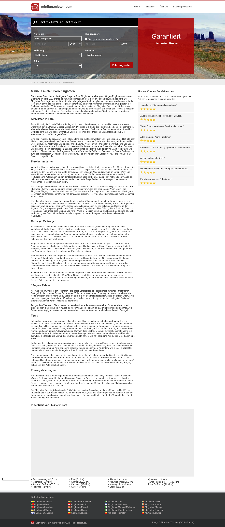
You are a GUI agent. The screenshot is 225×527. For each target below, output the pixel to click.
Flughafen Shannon (154, 510)
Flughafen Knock (153, 504)
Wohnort (90, 50)
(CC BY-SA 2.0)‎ (186, 522)
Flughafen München (43, 510)
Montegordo (115, 484)
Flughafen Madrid (79, 507)
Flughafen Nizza (79, 510)
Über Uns (163, 6)
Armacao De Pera (41, 484)
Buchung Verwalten (182, 6)
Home (137, 6)
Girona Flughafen (79, 513)
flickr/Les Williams (170, 522)
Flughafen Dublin (153, 501)
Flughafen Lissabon (43, 507)
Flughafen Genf (78, 504)
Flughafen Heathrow (117, 504)
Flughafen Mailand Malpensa (121, 507)
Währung (39, 50)
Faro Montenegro (41, 479)
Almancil (114, 479)
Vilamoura (37, 482)
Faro (73, 479)
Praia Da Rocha (155, 484)
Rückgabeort (92, 34)
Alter (36, 61)
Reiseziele (150, 6)
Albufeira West (117, 482)
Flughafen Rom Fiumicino (120, 510)
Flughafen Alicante (43, 501)
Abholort (39, 34)
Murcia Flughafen (153, 513)
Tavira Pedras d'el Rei (158, 482)
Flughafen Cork (115, 501)
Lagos (112, 487)
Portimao (37, 487)
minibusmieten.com (56, 6)
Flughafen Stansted (43, 513)
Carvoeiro (75, 484)
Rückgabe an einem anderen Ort (103, 39)
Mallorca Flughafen (117, 513)
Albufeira (75, 482)
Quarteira (152, 479)
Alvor (73, 487)
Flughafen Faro (41, 504)
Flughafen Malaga (153, 507)
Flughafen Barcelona (81, 501)
